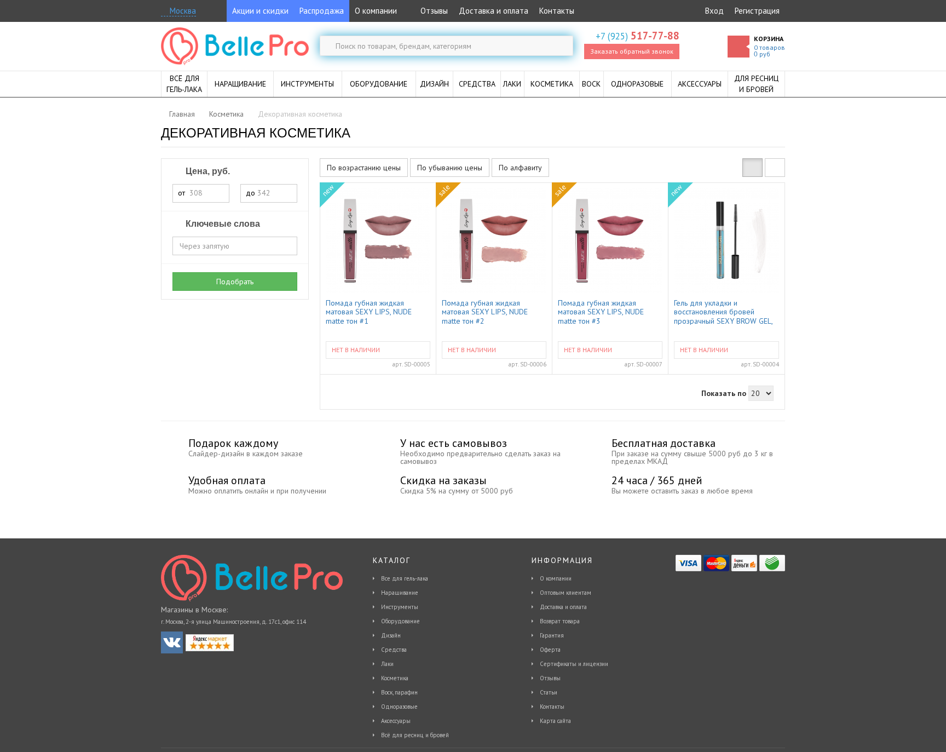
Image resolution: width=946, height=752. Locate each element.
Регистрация (757, 10)
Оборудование (400, 621)
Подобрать (234, 281)
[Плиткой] (752, 167)
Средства (394, 649)
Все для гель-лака (404, 578)
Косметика (394, 678)
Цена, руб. (206, 171)
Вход (714, 10)
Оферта (550, 649)
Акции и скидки (260, 10)
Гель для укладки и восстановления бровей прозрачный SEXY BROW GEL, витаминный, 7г (723, 311)
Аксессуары (396, 721)
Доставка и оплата (493, 10)
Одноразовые (399, 706)
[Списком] (775, 167)
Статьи (548, 692)
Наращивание (399, 592)
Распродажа (321, 10)
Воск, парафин (399, 692)
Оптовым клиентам (565, 592)
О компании (376, 10)
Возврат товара (560, 621)
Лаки (387, 664)
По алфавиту (520, 168)
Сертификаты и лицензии (574, 664)
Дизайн (391, 635)
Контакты (556, 10)
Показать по (723, 393)
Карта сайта (555, 721)
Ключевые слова (221, 223)
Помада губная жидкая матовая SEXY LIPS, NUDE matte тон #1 (369, 311)
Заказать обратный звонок (631, 51)
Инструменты (399, 607)
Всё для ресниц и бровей (415, 735)
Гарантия (552, 635)
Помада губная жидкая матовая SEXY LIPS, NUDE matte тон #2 (485, 311)
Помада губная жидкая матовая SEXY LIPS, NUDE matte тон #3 (601, 311)
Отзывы (433, 10)
